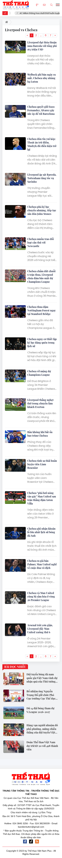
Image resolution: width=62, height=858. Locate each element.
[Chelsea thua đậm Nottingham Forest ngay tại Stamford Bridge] (15, 311)
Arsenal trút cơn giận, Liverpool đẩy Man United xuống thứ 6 (40, 628)
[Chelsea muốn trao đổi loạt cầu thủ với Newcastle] (15, 243)
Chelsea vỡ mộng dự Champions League (39, 373)
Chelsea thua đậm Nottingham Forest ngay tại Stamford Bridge (41, 310)
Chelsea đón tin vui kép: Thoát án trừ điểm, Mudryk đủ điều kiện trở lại (41, 144)
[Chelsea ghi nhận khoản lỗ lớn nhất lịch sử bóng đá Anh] (15, 533)
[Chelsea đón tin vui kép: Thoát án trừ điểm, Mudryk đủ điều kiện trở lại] (15, 143)
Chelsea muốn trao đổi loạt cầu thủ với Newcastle (40, 242)
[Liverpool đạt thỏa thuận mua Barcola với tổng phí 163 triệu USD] (15, 47)
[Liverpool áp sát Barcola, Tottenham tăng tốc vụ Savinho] (15, 179)
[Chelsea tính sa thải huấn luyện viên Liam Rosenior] (15, 465)
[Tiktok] (31, 841)
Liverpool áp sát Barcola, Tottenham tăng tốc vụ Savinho (41, 178)
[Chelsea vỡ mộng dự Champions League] (15, 376)
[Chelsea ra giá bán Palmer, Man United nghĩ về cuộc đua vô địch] (15, 565)
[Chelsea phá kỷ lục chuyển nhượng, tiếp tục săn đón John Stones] (15, 211)
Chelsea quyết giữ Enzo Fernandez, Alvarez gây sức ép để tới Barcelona (41, 110)
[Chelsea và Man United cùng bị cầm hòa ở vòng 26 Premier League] (15, 597)
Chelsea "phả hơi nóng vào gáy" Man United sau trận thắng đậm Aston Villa (41, 498)
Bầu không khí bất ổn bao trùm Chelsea (39, 433)
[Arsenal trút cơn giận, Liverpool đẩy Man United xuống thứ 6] (15, 629)
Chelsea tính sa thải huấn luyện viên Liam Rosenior (42, 464)
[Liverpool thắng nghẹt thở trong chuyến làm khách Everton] (15, 404)
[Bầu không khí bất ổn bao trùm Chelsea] (15, 436)
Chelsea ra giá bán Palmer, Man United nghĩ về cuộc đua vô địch (42, 564)
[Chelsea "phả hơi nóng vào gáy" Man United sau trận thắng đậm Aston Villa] (15, 497)
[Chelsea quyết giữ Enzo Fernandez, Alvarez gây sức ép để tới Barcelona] (15, 111)
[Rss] (37, 841)
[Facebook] (25, 841)
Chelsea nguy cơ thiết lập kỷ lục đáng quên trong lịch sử (42, 342)
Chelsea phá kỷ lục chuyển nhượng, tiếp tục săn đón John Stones (41, 210)
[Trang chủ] (6, 22)
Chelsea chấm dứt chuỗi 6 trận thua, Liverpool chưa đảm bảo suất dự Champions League (41, 276)
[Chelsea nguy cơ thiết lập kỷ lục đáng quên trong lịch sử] (15, 343)
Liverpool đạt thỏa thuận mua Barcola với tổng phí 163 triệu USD (42, 46)
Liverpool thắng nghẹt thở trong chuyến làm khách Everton (40, 403)
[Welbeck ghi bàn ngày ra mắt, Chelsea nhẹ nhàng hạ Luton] (15, 79)
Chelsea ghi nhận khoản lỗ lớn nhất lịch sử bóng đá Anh (41, 532)
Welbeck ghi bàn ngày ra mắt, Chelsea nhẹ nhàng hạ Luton (41, 78)
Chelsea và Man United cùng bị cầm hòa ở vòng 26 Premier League (41, 596)
